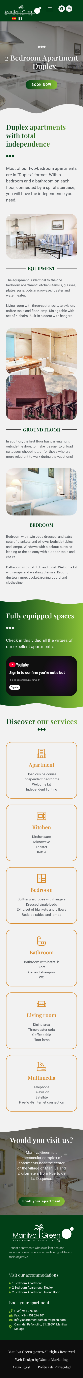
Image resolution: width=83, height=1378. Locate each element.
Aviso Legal (21, 1367)
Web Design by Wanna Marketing (41, 1359)
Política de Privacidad (54, 1367)
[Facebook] (61, 8)
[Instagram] (69, 8)
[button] (49, 8)
